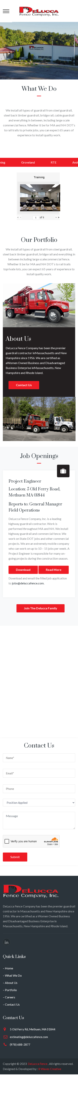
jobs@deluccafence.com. (28, 583)
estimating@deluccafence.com (29, 1037)
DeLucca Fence (37, 1063)
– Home (8, 968)
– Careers (9, 997)
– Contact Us (11, 1004)
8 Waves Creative (49, 1069)
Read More (53, 569)
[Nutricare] (39, 11)
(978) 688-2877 (20, 1044)
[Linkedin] (6, 942)
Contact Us (24, 385)
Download (23, 569)
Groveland (28, 162)
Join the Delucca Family (40, 608)
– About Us (10, 982)
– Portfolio (10, 990)
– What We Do (12, 975)
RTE (53, 162)
